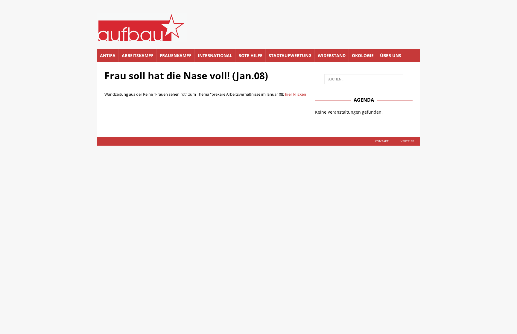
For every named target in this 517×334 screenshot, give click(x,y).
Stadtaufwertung (290, 55)
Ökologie (363, 55)
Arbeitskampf (137, 55)
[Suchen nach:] (364, 79)
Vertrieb (407, 141)
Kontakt (382, 141)
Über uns (390, 55)
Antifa (107, 55)
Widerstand (332, 55)
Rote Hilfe (250, 55)
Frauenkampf (175, 55)
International (215, 55)
